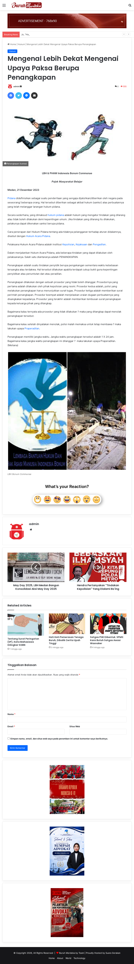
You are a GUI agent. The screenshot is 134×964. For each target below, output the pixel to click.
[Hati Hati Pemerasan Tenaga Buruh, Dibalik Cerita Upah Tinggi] (67, 623)
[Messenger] (26, 95)
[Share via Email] (34, 95)
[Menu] (4, 6)
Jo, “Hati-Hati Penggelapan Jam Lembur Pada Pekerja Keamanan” (54, 34)
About (60, 958)
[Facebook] (11, 95)
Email (11, 726)
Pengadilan (99, 244)
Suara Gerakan (113, 953)
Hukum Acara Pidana (38, 236)
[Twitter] (18, 95)
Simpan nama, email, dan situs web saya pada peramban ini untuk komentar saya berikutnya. (59, 738)
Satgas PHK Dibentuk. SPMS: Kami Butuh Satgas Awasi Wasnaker (107, 640)
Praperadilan (32, 328)
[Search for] (130, 6)
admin (16, 86)
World (68, 958)
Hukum (21, 44)
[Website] (31, 530)
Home (12, 44)
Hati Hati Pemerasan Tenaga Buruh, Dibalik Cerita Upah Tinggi (66, 640)
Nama (11, 714)
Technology (79, 958)
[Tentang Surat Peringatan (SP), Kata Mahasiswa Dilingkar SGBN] (26, 624)
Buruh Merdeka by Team (72, 953)
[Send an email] (21, 86)
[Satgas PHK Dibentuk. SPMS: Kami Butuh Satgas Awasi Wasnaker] (108, 623)
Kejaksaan (81, 244)
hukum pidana (56, 215)
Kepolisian (68, 244)
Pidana (11, 198)
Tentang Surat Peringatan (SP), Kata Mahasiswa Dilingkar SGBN (23, 642)
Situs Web (74, 726)
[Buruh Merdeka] (26, 5)
